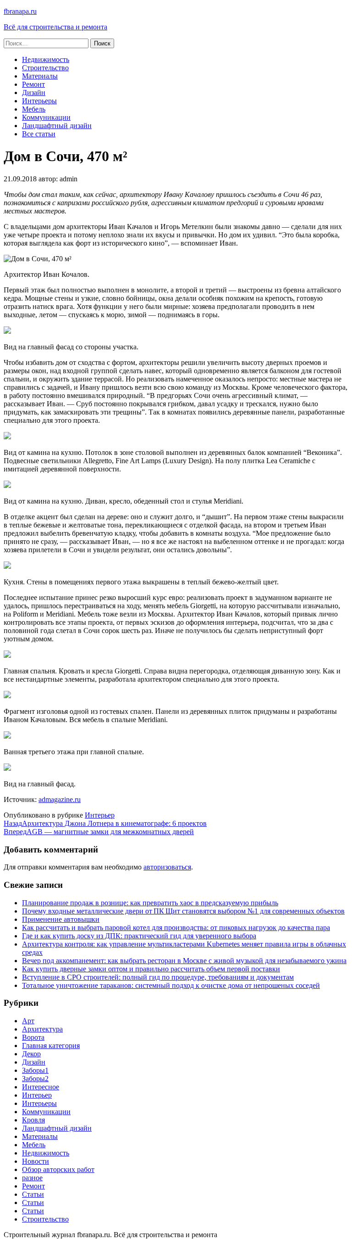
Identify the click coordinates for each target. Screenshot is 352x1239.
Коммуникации (46, 117)
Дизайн (33, 92)
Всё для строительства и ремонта (55, 27)
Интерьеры (39, 101)
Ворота (33, 1037)
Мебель (33, 109)
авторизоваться (167, 867)
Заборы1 (35, 1070)
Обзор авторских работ (58, 1169)
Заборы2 (35, 1078)
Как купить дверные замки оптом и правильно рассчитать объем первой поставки (151, 969)
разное (32, 1178)
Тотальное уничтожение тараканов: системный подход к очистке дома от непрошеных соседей (171, 985)
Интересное (40, 1087)
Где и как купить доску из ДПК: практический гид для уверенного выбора (139, 936)
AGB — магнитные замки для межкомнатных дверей (99, 831)
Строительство (45, 68)
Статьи (33, 1194)
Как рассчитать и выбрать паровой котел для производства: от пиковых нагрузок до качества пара (176, 927)
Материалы (40, 76)
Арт (28, 1021)
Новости (35, 1161)
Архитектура (42, 1029)
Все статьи (38, 134)
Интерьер (100, 815)
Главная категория (51, 1045)
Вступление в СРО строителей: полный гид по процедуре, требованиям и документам (158, 977)
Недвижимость (45, 59)
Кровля (33, 1120)
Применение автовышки (60, 919)
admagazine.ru (59, 799)
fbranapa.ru (20, 11)
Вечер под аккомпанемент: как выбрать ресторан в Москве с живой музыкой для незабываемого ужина (184, 960)
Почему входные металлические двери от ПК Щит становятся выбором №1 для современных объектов (183, 911)
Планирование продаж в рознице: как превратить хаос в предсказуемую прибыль (150, 903)
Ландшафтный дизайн (57, 125)
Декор (31, 1054)
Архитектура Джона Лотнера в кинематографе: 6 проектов (105, 823)
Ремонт (33, 84)
